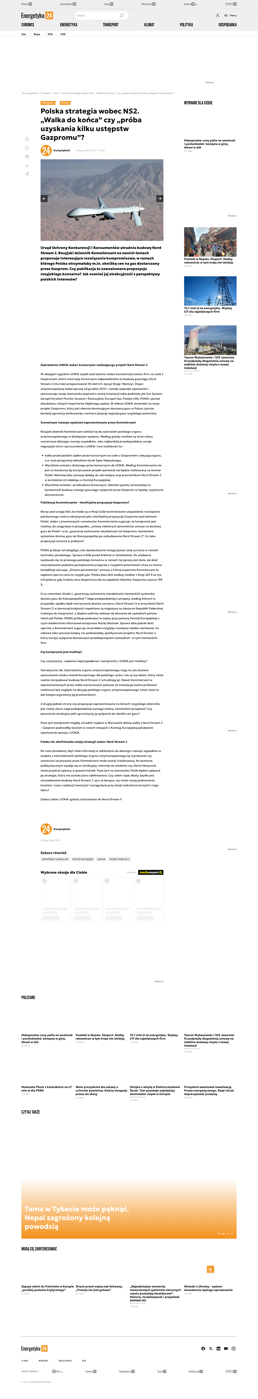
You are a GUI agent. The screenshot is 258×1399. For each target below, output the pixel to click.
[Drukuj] (27, 156)
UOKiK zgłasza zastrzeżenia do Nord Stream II (91, 799)
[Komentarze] (27, 148)
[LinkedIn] (218, 1348)
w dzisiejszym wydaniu (84, 436)
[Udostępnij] (27, 174)
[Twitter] (211, 1348)
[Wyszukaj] (121, 15)
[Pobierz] (27, 165)
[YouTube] (226, 1348)
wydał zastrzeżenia (93, 374)
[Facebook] (203, 1348)
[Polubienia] (27, 139)
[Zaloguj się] (218, 15)
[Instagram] (233, 1348)
